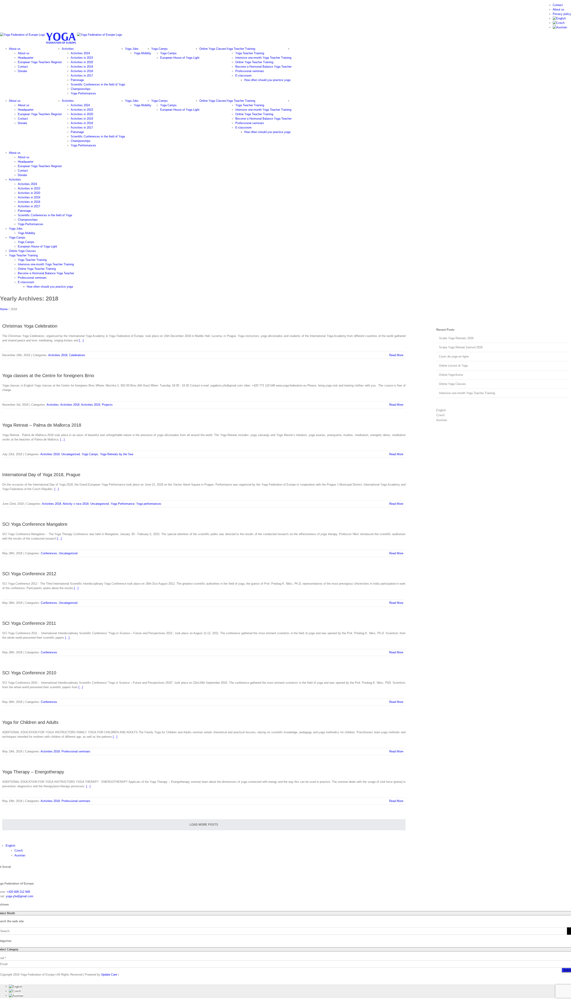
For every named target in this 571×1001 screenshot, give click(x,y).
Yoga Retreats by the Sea (116, 454)
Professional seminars (76, 751)
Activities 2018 (57, 355)
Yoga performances (148, 503)
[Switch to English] (15, 986)
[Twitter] (5, 875)
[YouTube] (1, 875)
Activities (53, 404)
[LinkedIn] (8, 875)
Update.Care (109, 974)
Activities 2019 (90, 404)
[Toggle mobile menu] (1, 294)
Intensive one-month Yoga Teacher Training (467, 393)
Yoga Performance (122, 503)
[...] (81, 340)
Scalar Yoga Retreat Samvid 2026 (461, 347)
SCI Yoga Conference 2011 (29, 623)
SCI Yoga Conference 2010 (29, 672)
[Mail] (15, 875)
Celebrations (77, 355)
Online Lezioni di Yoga (453, 365)
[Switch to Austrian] (560, 27)
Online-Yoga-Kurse (451, 374)
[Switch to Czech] (559, 23)
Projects (107, 404)
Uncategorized (70, 454)
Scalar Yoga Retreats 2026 (456, 338)
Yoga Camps (90, 454)
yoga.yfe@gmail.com (19, 896)
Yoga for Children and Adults (30, 722)
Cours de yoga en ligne (454, 356)
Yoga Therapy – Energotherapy (33, 771)
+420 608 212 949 (18, 891)
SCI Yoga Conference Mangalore (34, 524)
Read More (396, 355)
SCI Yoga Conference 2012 (29, 573)
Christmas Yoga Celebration (29, 326)
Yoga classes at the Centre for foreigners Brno (48, 375)
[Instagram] (12, 875)
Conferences (49, 553)
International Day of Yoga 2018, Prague (41, 474)
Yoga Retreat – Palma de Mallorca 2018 (41, 425)
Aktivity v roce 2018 (76, 503)
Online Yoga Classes (452, 384)
